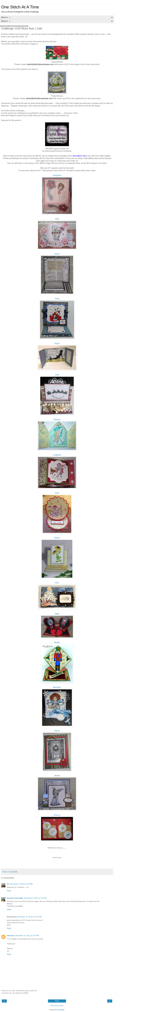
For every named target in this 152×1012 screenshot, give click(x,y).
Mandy (57, 642)
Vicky (57, 299)
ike (8, 884)
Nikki (57, 614)
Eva (57, 583)
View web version (57, 1005)
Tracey (57, 731)
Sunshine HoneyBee (15, 898)
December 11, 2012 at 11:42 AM (29, 917)
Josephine (57, 175)
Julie (57, 219)
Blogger (61, 1010)
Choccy (57, 815)
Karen (57, 254)
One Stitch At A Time (20, 7)
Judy (57, 375)
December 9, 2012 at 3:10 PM (35, 898)
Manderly (57, 687)
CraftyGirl (57, 455)
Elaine (57, 538)
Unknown (11, 935)
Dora (57, 493)
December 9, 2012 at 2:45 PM (21, 884)
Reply (9, 891)
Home (57, 1001)
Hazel (57, 343)
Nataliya (57, 420)
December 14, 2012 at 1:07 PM (27, 935)
